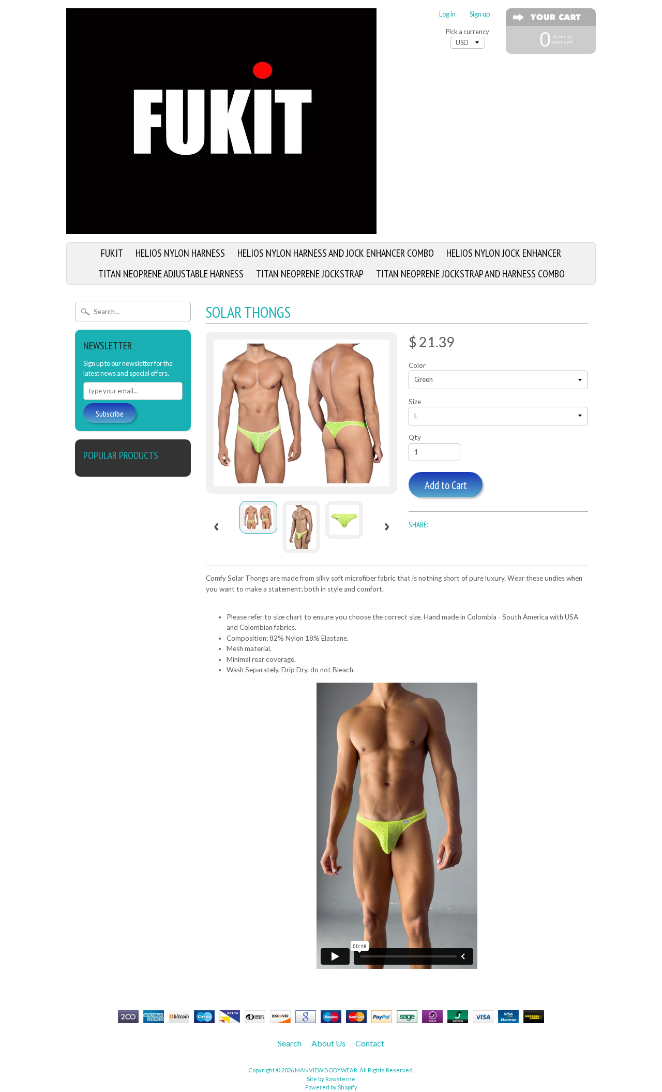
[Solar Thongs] (258, 517)
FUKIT (112, 253)
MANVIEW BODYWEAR (326, 1070)
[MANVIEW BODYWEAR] (221, 228)
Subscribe (110, 413)
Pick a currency (467, 32)
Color (417, 365)
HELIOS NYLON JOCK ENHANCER (503, 253)
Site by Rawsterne (331, 1078)
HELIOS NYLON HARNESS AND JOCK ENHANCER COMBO (335, 253)
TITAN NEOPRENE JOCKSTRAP (310, 274)
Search (290, 1043)
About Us (328, 1043)
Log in (447, 14)
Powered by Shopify (331, 1087)
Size (415, 401)
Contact (369, 1043)
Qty (415, 437)
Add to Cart (446, 485)
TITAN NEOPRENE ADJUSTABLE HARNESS (171, 274)
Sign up (480, 14)
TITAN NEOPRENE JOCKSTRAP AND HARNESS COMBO (470, 274)
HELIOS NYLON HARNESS (180, 253)
